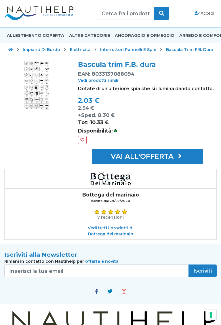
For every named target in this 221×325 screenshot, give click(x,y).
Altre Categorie (89, 35)
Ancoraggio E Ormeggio (144, 35)
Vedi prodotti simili (98, 80)
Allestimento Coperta (35, 35)
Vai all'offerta (143, 156)
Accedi (206, 13)
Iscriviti (202, 271)
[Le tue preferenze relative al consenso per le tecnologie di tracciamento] (210, 314)
